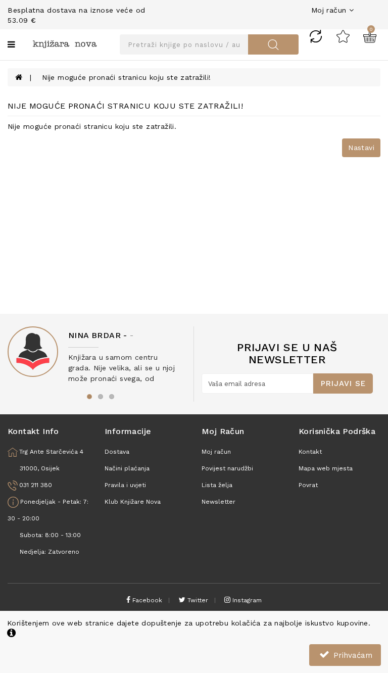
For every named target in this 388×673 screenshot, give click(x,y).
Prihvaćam (351, 655)
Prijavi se (343, 383)
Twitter (196, 600)
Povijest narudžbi (227, 468)
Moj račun (216, 451)
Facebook (146, 600)
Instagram (246, 600)
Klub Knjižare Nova (133, 501)
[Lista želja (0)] (343, 36)
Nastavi (361, 147)
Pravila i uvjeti (125, 485)
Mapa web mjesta (326, 468)
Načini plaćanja (127, 468)
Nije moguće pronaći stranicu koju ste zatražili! (126, 77)
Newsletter (218, 501)
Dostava (117, 451)
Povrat (308, 485)
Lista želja (217, 485)
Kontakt (310, 451)
